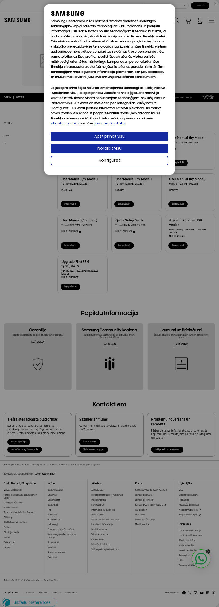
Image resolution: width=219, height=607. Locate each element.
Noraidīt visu (109, 149)
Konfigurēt (109, 161)
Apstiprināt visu (109, 137)
